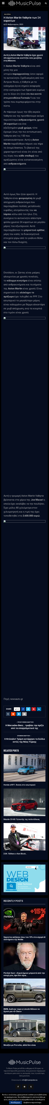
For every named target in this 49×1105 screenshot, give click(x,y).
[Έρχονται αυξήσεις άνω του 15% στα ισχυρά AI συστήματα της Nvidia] (24, 920)
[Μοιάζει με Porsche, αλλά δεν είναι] (24, 1028)
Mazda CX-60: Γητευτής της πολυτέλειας (22, 819)
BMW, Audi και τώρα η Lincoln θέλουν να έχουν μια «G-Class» (22, 1010)
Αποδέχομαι (15, 1102)
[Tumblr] (31, 1086)
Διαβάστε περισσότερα (32, 1102)
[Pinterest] (24, 1086)
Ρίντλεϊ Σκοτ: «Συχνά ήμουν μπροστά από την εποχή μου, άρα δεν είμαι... (24, 974)
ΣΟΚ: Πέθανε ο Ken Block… (15, 854)
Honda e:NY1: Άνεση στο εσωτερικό (19, 785)
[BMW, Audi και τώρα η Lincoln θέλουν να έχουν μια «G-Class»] (24, 992)
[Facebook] (18, 1086)
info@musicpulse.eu (29, 1080)
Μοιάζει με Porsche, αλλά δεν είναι (20, 1045)
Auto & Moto (7, 14)
